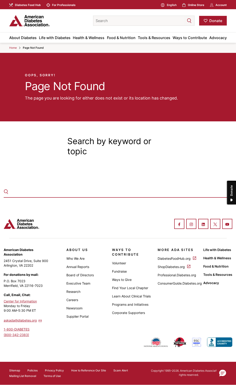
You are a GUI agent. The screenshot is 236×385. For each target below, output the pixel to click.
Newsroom (74, 308)
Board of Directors (80, 275)
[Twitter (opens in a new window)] (215, 224)
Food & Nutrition (121, 37)
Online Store (196, 5)
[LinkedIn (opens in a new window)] (203, 224)
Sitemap (14, 370)
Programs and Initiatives (130, 304)
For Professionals (64, 5)
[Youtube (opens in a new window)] (227, 224)
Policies (32, 370)
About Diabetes (23, 37)
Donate (215, 20)
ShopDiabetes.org (172, 267)
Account (221, 5)
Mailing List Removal (22, 376)
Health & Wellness (88, 37)
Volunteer (119, 263)
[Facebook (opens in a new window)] (179, 224)
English (172, 5)
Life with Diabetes (55, 37)
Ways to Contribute (190, 37)
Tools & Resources (154, 37)
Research (73, 292)
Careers (72, 300)
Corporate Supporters (128, 313)
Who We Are (75, 258)
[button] (180, 20)
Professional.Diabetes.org (177, 275)
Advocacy (218, 37)
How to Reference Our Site (88, 370)
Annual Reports (77, 267)
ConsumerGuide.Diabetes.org (180, 283)
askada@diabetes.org (20, 320)
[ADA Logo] (45, 20)
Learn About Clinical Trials (131, 296)
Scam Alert (120, 370)
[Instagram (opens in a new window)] (191, 224)
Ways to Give (122, 280)
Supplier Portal (77, 316)
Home (13, 47)
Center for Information (20, 301)
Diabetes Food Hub (28, 5)
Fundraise (119, 271)
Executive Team (78, 283)
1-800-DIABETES (17, 329)
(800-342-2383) (16, 335)
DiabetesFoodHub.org (175, 258)
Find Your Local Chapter (130, 288)
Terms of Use (52, 376)
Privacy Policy (54, 370)
